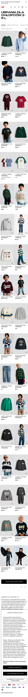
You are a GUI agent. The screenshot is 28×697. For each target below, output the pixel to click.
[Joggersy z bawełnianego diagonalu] (7, 194)
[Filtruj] (26, 29)
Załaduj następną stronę (14, 581)
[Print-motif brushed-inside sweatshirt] (7, 313)
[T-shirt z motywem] (21, 162)
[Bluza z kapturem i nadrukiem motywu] (21, 194)
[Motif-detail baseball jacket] (7, 434)
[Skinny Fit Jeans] (7, 374)
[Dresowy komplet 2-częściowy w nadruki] (7, 101)
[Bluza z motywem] (7, 285)
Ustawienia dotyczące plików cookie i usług (15, 680)
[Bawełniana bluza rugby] (21, 254)
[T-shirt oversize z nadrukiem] (21, 101)
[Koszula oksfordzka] (21, 41)
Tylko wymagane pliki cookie (15, 673)
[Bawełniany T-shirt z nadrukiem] (7, 132)
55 (21, 587)
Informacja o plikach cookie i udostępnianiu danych (14, 662)
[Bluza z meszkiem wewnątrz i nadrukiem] (21, 71)
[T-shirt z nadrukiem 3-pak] (7, 162)
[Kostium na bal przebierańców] (7, 555)
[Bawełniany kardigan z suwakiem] (21, 313)
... (17, 587)
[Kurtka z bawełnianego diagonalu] (7, 71)
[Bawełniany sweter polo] (21, 374)
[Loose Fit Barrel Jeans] (21, 285)
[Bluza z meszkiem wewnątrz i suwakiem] (7, 224)
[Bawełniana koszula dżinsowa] (7, 343)
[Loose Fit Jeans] (21, 224)
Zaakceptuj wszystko (15, 667)
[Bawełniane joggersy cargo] (21, 404)
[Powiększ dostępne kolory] (2, 117)
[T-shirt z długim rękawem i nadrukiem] (7, 41)
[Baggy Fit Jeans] (21, 434)
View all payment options (7, 692)
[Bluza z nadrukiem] (7, 254)
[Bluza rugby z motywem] (7, 465)
